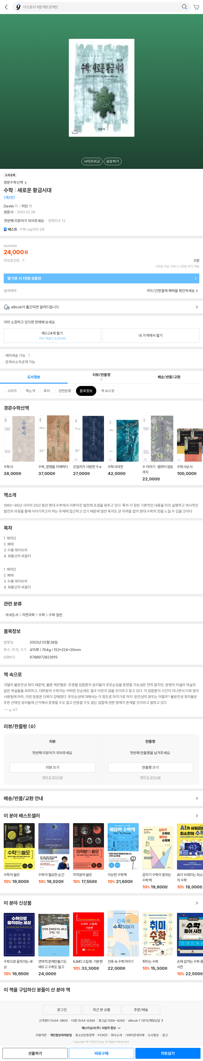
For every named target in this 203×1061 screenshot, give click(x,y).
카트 (197, 7)
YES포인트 (12, 260)
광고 (165, 1035)
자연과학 (28, 614)
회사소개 (116, 1035)
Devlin (9, 206)
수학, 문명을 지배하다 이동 (53, 448)
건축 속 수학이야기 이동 (123, 943)
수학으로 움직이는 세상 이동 (19, 944)
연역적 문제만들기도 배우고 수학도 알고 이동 (53, 945)
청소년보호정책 (84, 1035)
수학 (42, 614)
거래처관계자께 (134, 1035)
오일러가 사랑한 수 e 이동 (88, 448)
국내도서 (11, 614)
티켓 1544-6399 (83, 1020)
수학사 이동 (19, 448)
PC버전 (102, 1035)
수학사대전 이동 (123, 450)
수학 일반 (55, 614)
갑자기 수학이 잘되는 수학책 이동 (157, 858)
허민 (25, 206)
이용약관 (41, 1035)
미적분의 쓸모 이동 (88, 856)
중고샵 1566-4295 (112, 1020)
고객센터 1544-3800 (53, 1020)
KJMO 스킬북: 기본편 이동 (88, 944)
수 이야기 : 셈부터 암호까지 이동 (157, 448)
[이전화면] (6, 7)
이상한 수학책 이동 (123, 856)
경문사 (8, 212)
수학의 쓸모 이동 (19, 856)
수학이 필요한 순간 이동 (53, 856)
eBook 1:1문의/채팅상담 (144, 1020)
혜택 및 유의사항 (52, 777)
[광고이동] (184, 7)
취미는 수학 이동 (157, 944)
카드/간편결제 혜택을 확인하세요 (171, 290)
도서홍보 (153, 1035)
